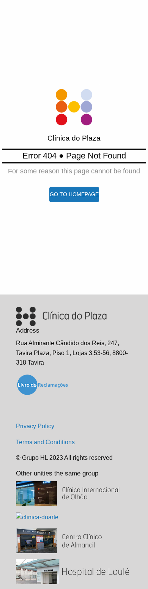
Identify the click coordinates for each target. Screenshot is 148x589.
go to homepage (74, 194)
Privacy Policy (35, 426)
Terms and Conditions (45, 442)
